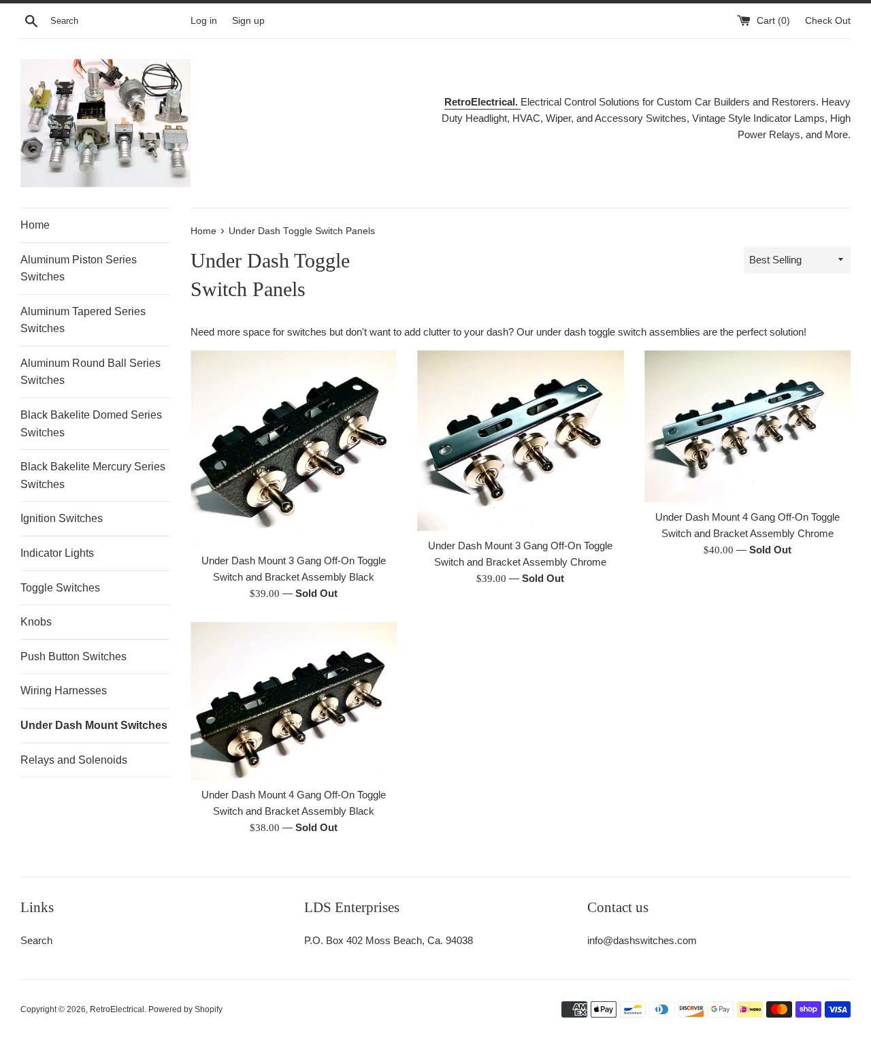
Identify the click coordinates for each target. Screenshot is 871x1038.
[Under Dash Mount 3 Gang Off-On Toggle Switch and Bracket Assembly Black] (294, 448)
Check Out (828, 21)
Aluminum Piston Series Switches (78, 268)
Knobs (36, 622)
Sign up (248, 21)
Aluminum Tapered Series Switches (83, 320)
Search (36, 940)
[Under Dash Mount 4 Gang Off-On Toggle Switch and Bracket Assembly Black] (294, 701)
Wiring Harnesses (63, 690)
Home (35, 225)
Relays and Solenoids (73, 760)
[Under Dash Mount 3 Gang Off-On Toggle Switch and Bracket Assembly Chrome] (520, 441)
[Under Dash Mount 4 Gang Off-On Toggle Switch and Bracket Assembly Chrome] (747, 427)
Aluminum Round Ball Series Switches (90, 372)
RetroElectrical (117, 1009)
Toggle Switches (60, 588)
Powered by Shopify (185, 1009)
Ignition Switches (61, 518)
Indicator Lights (57, 553)
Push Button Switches (73, 656)
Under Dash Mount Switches (93, 725)
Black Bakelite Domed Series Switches (91, 423)
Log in (204, 21)
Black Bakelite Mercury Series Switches (92, 475)
